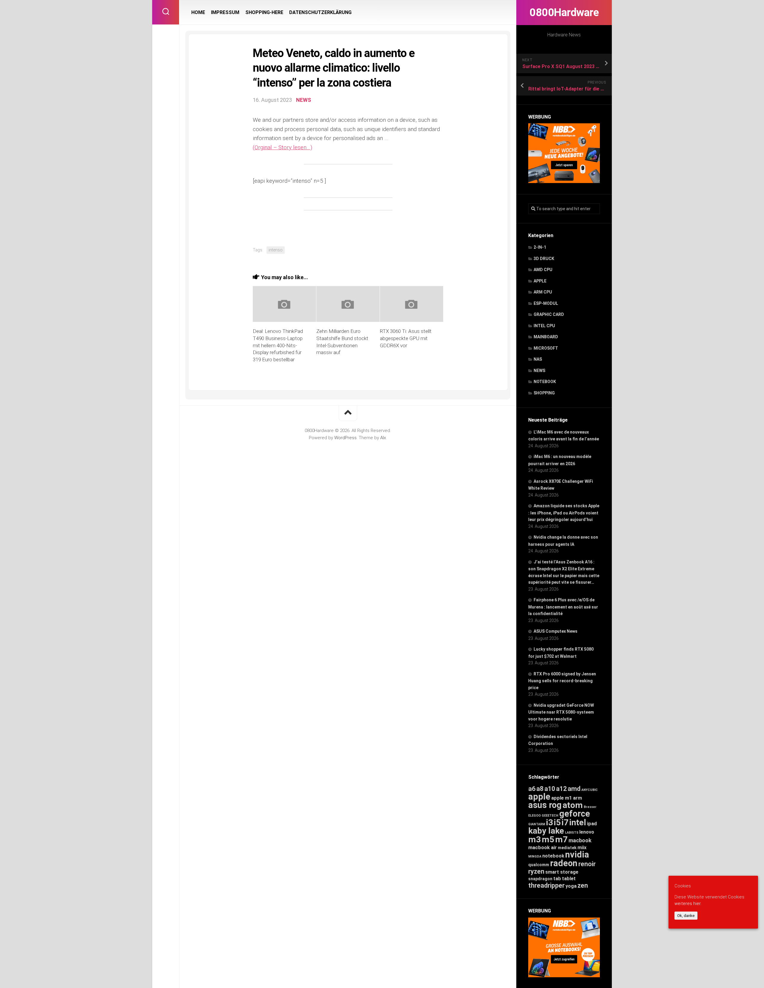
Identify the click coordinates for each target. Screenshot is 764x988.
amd (574, 788)
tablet (569, 878)
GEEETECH (550, 816)
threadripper (546, 885)
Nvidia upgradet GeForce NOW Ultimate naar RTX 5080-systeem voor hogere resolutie (561, 712)
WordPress (345, 437)
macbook (580, 840)
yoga (571, 886)
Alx (383, 437)
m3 (534, 839)
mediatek (567, 847)
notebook (553, 856)
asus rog (545, 805)
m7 (561, 839)
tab (557, 878)
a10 (549, 788)
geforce (574, 814)
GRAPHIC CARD (549, 314)
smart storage (561, 872)
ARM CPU (543, 292)
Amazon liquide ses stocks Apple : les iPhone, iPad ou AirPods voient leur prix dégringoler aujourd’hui (563, 512)
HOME (198, 12)
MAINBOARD (546, 336)
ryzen (536, 871)
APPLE (540, 281)
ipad (592, 823)
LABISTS (571, 833)
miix (581, 847)
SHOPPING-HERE (264, 12)
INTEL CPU (544, 325)
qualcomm (538, 864)
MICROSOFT (546, 348)
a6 (531, 788)
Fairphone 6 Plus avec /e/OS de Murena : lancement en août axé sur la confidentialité (563, 606)
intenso (276, 250)
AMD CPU (543, 269)
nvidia (577, 854)
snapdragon (540, 878)
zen (582, 885)
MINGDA (534, 856)
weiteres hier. (687, 903)
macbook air (542, 847)
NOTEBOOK (545, 381)
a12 (561, 788)
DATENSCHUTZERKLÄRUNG (320, 12)
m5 (548, 839)
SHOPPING (544, 393)
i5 (557, 822)
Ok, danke (686, 915)
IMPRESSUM (225, 12)
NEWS (539, 370)
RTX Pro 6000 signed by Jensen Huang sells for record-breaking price (562, 681)
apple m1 (561, 798)
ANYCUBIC (589, 790)
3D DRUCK (544, 258)
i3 (549, 822)
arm (577, 798)
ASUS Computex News (555, 631)
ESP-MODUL (546, 303)
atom (573, 805)
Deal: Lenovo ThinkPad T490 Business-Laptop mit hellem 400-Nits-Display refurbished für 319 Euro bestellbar (278, 345)
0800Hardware (564, 12)
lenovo (586, 832)
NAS (538, 359)
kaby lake (546, 831)
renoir (587, 864)
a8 (539, 788)
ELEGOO (534, 816)
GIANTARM (536, 824)
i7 (565, 822)
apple (539, 797)
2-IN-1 (540, 247)
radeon (563, 863)
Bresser (590, 807)
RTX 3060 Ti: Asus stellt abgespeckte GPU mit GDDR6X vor (406, 338)
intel (577, 822)
